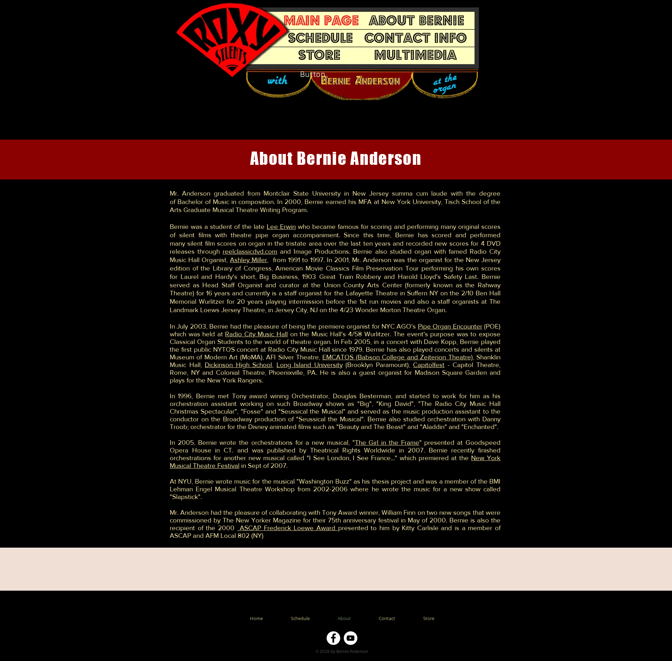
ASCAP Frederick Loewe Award (287, 528)
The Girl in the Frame (387, 442)
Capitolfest (428, 364)
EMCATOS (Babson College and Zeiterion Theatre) (397, 357)
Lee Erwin (281, 226)
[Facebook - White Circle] (333, 638)
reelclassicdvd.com (250, 251)
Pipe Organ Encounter (450, 326)
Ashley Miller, (249, 259)
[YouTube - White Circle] (350, 638)
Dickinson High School (238, 364)
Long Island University (309, 364)
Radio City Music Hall (256, 334)
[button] (416, 55)
